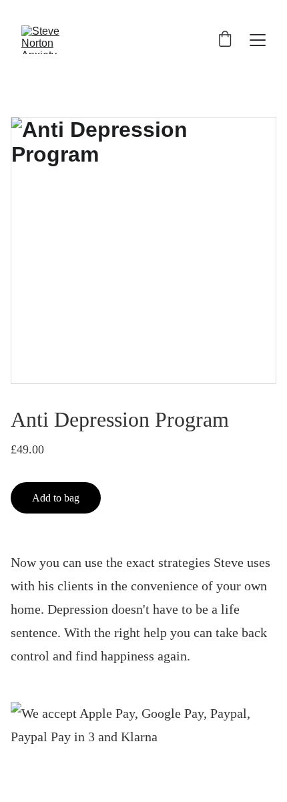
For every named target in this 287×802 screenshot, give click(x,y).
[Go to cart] (225, 40)
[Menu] (258, 40)
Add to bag (55, 498)
